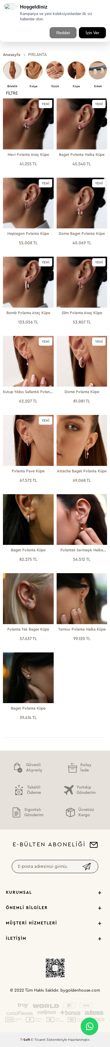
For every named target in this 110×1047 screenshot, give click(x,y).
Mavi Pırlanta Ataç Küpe (28, 154)
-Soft (25, 1039)
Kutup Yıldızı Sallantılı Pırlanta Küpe (28, 392)
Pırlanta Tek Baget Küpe (28, 629)
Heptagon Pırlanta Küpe (28, 233)
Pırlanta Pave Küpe (28, 471)
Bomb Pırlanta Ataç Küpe (28, 313)
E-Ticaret (38, 1039)
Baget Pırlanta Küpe (28, 550)
